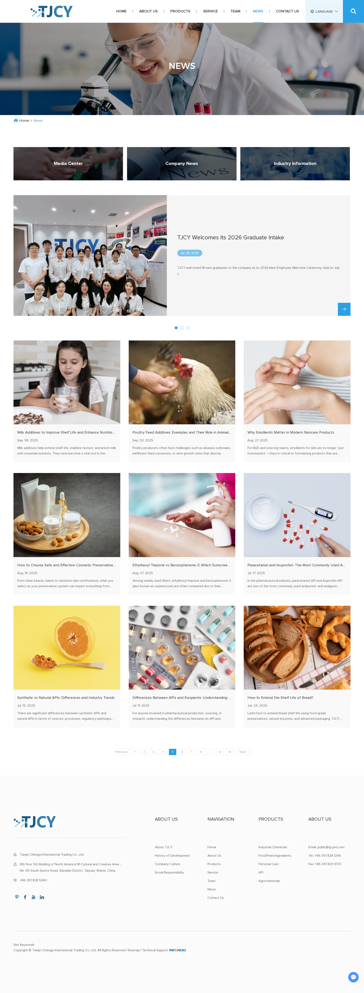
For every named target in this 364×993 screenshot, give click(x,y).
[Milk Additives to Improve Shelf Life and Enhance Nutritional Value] (66, 382)
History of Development (172, 855)
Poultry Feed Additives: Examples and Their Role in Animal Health (186, 432)
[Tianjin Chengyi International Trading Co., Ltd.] (51, 11)
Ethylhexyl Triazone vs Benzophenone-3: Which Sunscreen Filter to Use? (192, 565)
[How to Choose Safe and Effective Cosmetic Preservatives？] (66, 515)
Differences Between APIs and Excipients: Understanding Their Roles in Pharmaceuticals (205, 698)
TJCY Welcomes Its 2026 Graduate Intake (230, 238)
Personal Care (268, 864)
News (258, 11)
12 (220, 751)
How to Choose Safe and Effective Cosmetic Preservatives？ (68, 565)
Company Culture (167, 864)
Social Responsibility (169, 872)
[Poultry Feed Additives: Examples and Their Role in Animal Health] (182, 382)
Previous (121, 751)
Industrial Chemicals (272, 847)
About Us (148, 11)
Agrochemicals (269, 881)
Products (180, 11)
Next (243, 751)
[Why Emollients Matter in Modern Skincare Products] (297, 382)
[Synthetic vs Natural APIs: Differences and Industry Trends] (66, 648)
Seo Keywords (23, 944)
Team (235, 11)
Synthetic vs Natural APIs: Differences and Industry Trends (66, 698)
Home (121, 11)
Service (210, 11)
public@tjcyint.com (330, 847)
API (260, 872)
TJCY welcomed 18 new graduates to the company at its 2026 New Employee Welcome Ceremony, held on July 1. (258, 271)
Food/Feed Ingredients (274, 855)
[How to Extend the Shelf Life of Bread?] (297, 648)
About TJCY (164, 847)
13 (229, 751)
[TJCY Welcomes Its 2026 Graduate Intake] (90, 255)
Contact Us (287, 11)
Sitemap (134, 950)
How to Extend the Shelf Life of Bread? (280, 698)
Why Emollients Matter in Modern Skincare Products (291, 432)
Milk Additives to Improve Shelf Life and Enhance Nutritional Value (72, 432)
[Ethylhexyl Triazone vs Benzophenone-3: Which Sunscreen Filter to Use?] (182, 515)
